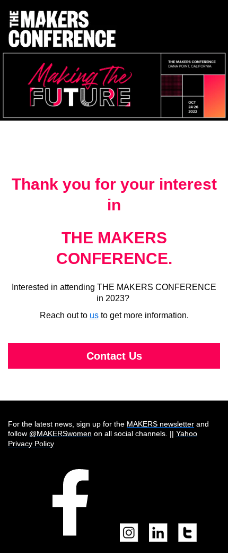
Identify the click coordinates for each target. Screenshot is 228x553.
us (94, 315)
